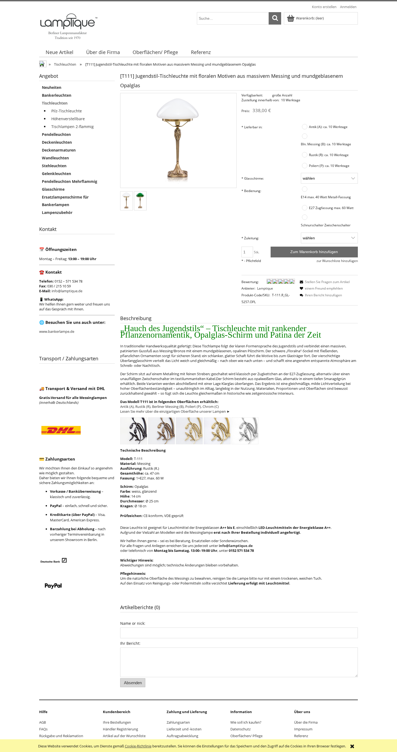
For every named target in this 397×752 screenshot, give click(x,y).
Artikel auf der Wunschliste (124, 735)
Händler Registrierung (120, 729)
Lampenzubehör (57, 212)
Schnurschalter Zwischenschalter (326, 225)
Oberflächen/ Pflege (246, 735)
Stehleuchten (54, 165)
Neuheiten (51, 87)
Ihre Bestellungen (117, 722)
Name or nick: (132, 623)
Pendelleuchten (56, 134)
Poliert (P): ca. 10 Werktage (329, 165)
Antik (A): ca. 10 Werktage (328, 127)
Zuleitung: (250, 238)
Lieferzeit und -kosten (184, 729)
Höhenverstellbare (68, 118)
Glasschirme (53, 189)
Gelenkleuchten (56, 173)
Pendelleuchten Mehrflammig (69, 181)
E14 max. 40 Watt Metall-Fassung (326, 197)
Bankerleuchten (56, 95)
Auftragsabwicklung (182, 735)
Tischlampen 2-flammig (72, 126)
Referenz (301, 735)
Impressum (303, 729)
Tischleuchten (55, 103)
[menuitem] (59, 52)
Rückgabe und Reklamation (61, 735)
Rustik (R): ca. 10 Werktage (329, 155)
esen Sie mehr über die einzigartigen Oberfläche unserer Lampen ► (176, 411)
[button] (323, 282)
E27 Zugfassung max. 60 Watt (331, 208)
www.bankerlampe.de (56, 331)
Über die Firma (306, 722)
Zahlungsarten (178, 722)
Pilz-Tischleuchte (66, 110)
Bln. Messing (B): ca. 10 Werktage (326, 144)
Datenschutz (240, 729)
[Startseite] (68, 26)
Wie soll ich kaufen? (245, 722)
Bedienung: (251, 191)
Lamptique (265, 288)
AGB (42, 722)
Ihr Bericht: (130, 643)
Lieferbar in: (251, 127)
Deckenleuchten (57, 142)
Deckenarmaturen (59, 150)
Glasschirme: (252, 178)
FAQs (43, 729)
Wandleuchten (55, 157)
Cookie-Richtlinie (138, 746)
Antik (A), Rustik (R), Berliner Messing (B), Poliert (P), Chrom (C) (169, 406)
